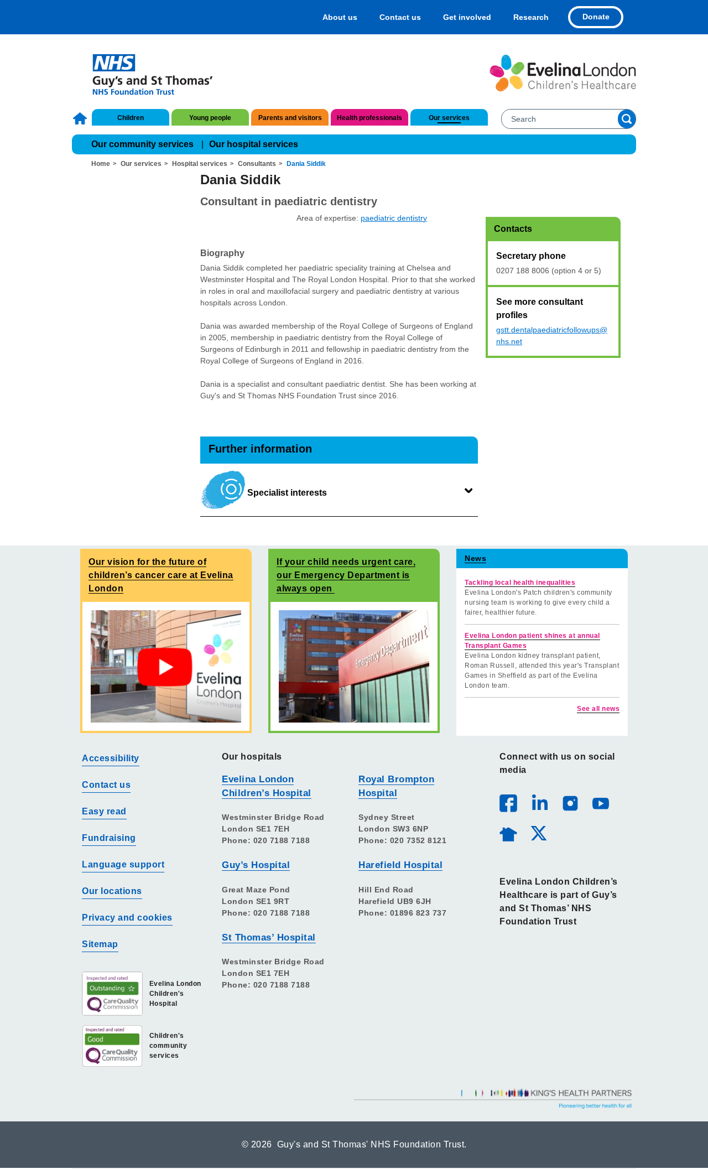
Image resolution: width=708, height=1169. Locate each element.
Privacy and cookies (127, 917)
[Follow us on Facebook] (508, 803)
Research (531, 17)
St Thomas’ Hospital (269, 937)
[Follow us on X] (538, 832)
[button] (339, 490)
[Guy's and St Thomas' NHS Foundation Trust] (145, 73)
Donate (596, 16)
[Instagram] (569, 802)
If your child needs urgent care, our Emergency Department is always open (346, 575)
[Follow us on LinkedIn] (539, 802)
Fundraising (109, 838)
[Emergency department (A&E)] (354, 666)
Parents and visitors (290, 118)
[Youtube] (600, 802)
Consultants (257, 164)
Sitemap (100, 944)
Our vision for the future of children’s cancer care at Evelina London (160, 575)
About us (339, 17)
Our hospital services (253, 144)
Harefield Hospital (400, 865)
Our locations (112, 891)
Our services (449, 118)
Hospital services (199, 164)
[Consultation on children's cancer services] (166, 666)
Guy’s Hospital (256, 865)
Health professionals (369, 118)
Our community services (142, 144)
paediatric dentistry (394, 218)
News (475, 558)
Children (130, 118)
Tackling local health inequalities (520, 582)
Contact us (400, 17)
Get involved (467, 17)
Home (81, 118)
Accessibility (110, 758)
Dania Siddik (306, 164)
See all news (598, 709)
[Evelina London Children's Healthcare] (563, 73)
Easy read (104, 811)
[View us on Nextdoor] (507, 832)
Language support (123, 864)
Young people (210, 118)
